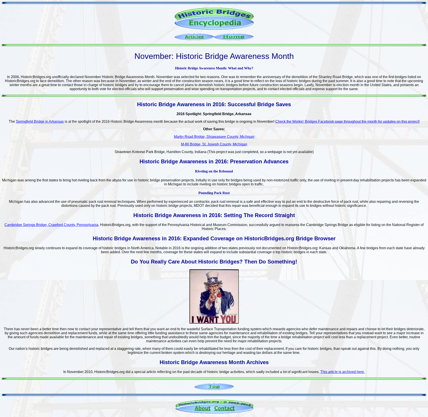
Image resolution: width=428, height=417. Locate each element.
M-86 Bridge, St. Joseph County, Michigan (214, 144)
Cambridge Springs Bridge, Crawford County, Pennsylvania (51, 225)
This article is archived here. (342, 372)
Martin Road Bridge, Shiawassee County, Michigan (214, 137)
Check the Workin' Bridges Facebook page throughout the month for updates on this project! (347, 121)
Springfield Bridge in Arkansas (40, 121)
